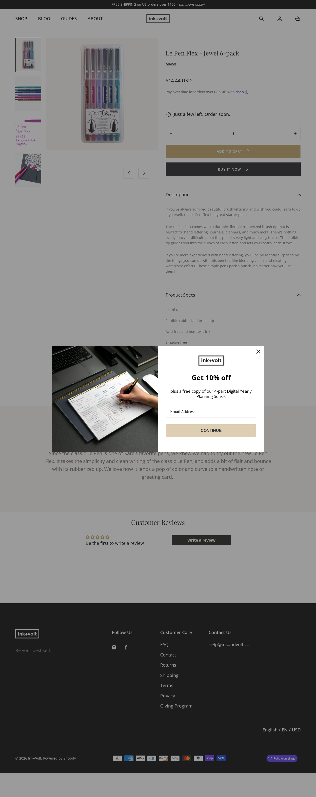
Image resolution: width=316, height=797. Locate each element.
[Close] (258, 351)
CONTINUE (211, 430)
